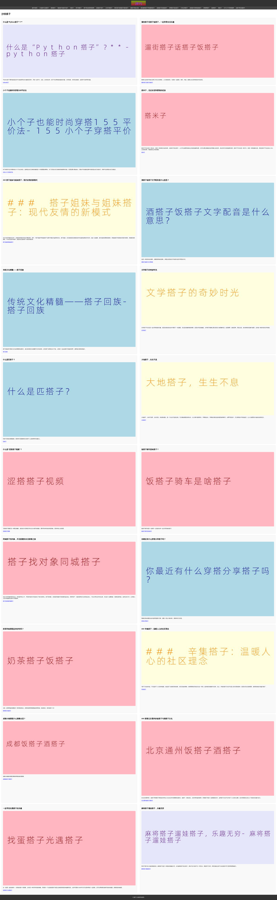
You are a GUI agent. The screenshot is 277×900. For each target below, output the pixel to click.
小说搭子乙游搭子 (44, 8)
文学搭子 (143, 330)
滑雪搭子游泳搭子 (174, 8)
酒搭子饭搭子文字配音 (147, 262)
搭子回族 (5, 351)
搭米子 (143, 152)
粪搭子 (220, 8)
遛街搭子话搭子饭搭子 (147, 82)
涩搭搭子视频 (6, 531)
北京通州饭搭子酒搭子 (147, 800)
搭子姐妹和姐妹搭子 (8, 242)
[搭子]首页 (34, 8)
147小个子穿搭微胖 (229, 8)
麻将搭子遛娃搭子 (146, 868)
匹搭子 (4, 441)
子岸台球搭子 (184, 8)
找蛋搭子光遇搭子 (7, 890)
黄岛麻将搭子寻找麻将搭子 (148, 8)
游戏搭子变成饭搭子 (162, 8)
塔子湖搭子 (79, 8)
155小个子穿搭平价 (8, 172)
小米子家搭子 (108, 8)
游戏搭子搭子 (99, 8)
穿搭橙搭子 (206, 8)
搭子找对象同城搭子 (8, 601)
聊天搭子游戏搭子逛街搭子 (121, 8)
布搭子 (72, 8)
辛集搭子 (143, 689)
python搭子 (6, 82)
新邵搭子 (53, 8)
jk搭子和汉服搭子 (240, 8)
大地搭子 (143, 420)
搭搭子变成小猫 (134, 8)
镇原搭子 (213, 8)
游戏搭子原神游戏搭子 (195, 8)
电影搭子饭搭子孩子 (63, 8)
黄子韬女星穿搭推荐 (89, 8)
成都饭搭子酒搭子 (7, 779)
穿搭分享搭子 (144, 621)
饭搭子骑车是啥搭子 (146, 531)
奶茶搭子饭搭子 (7, 710)
